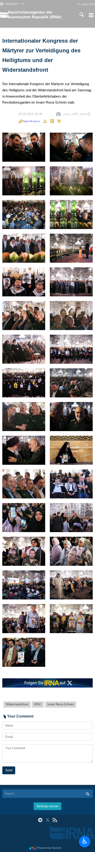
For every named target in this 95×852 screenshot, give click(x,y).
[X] (48, 820)
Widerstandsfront (17, 704)
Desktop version (47, 806)
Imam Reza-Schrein (60, 704)
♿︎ (84, 841)
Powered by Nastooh (49, 847)
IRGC (38, 704)
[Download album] (45, 121)
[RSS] (55, 820)
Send (8, 770)
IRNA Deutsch (39, 15)
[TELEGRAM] (40, 820)
